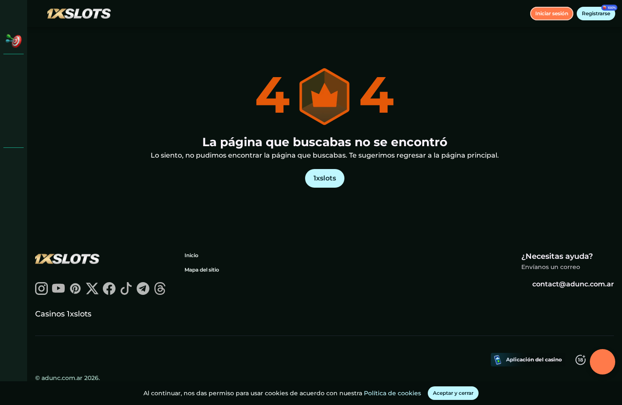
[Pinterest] (75, 292)
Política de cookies (392, 393)
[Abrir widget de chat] (602, 361)
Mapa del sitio (201, 269)
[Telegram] (143, 292)
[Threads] (160, 292)
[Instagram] (41, 292)
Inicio (191, 255)
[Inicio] (79, 13)
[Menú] (39, 13)
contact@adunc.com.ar (573, 284)
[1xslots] (13, 68)
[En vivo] (13, 90)
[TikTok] (126, 292)
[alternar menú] (13, 13)
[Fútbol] (13, 112)
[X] (92, 292)
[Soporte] (13, 161)
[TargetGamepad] (13, 134)
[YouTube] (58, 292)
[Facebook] (109, 292)
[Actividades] (13, 41)
